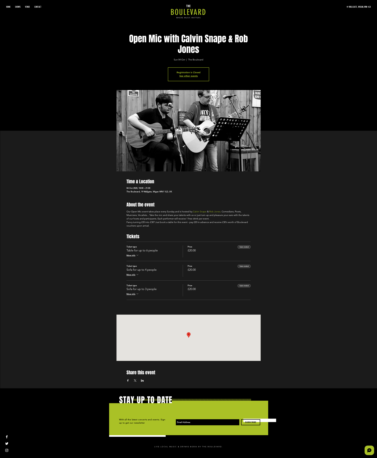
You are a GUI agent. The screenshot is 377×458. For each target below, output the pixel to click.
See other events (188, 76)
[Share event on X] (135, 380)
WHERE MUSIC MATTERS (188, 18)
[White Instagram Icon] (7, 450)
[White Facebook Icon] (7, 437)
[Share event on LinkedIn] (142, 380)
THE (188, 6)
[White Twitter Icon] (7, 443)
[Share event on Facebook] (128, 380)
